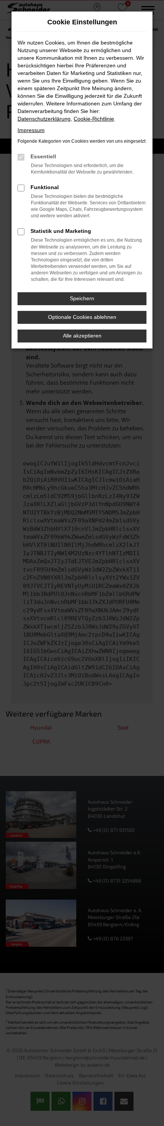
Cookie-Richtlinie (94, 119)
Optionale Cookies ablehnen (82, 317)
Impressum (31, 130)
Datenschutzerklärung (44, 119)
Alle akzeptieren (82, 336)
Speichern (82, 298)
